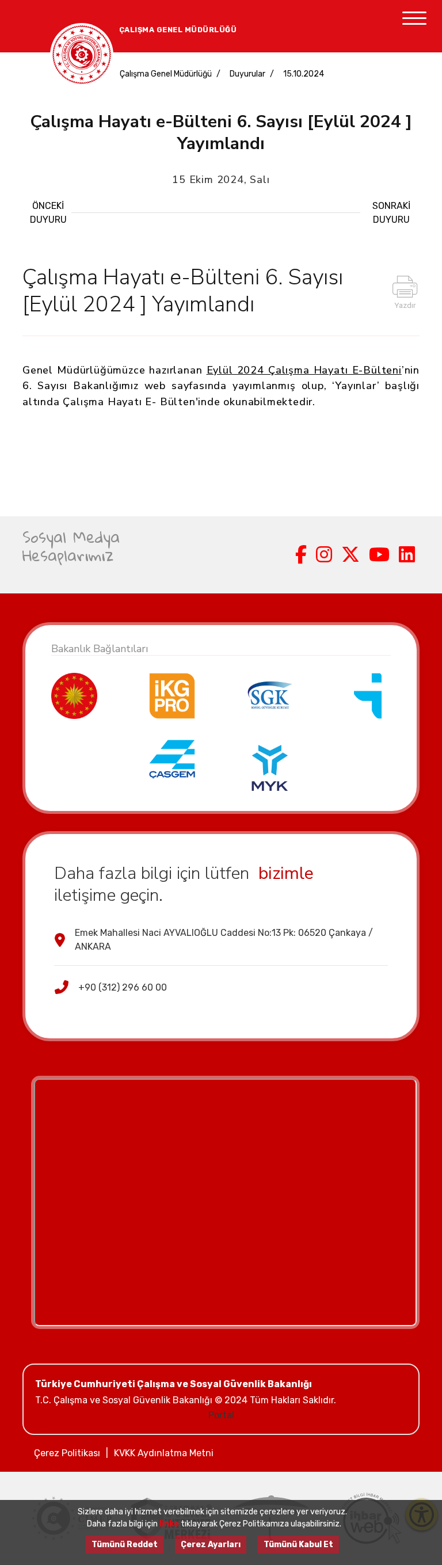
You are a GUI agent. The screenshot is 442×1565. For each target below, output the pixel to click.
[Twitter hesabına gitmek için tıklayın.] (350, 555)
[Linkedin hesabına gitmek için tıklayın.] (407, 555)
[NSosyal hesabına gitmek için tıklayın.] (286, 555)
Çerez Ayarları (211, 1544)
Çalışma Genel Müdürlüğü (166, 74)
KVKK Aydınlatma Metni (164, 1453)
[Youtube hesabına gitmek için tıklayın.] (379, 555)
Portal (221, 1415)
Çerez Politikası (67, 1453)
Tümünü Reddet (125, 1544)
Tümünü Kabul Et (298, 1544)
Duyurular (247, 74)
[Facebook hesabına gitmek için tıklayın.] (301, 555)
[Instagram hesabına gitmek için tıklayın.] (324, 555)
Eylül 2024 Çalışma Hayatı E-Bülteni (304, 370)
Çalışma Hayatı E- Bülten (129, 402)
